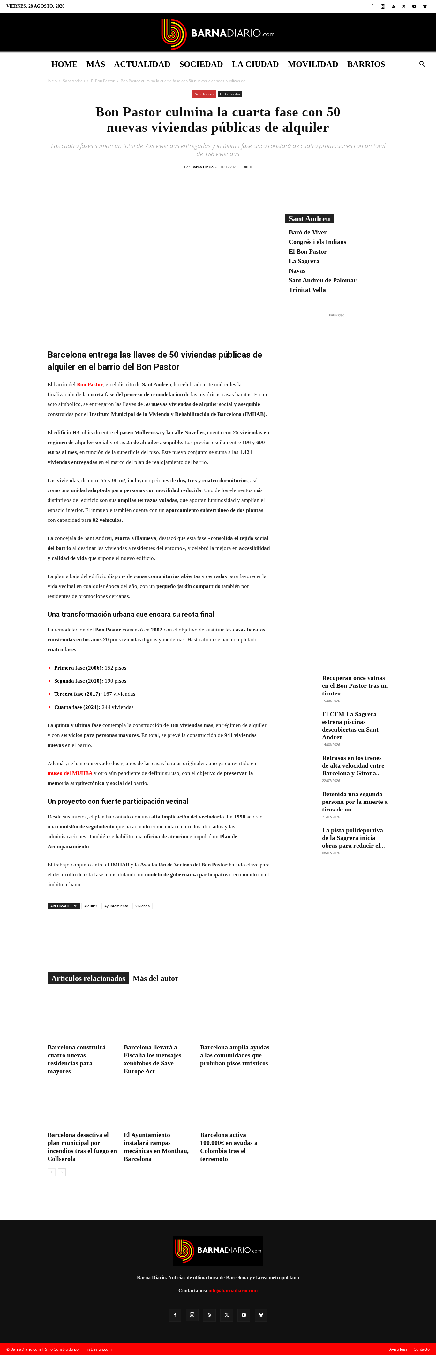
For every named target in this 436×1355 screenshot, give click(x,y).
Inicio (52, 80)
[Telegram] (251, 192)
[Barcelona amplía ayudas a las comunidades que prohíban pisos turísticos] (235, 1017)
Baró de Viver (308, 232)
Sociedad (201, 64)
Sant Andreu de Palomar (323, 280)
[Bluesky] (425, 6)
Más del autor (155, 978)
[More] (266, 192)
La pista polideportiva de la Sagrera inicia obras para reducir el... (353, 837)
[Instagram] (382, 6)
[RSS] (393, 6)
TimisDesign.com (96, 1349)
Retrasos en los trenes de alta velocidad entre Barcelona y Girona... (353, 765)
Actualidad (142, 64)
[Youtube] (414, 6)
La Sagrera (304, 260)
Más (95, 64)
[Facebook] (372, 6)
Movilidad (313, 64)
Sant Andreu (74, 80)
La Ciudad (255, 64)
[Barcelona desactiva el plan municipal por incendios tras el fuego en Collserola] (82, 1105)
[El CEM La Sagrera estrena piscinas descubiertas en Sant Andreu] (301, 721)
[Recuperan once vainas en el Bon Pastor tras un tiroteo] (301, 685)
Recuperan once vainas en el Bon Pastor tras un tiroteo (355, 685)
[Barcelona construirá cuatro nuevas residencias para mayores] (82, 1017)
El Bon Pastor (103, 80)
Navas (297, 270)
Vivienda (142, 906)
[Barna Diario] (218, 34)
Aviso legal (399, 1349)
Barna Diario (203, 166)
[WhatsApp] (236, 192)
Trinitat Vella (307, 289)
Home (64, 64)
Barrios (366, 64)
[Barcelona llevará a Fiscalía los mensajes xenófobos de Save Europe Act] (158, 1017)
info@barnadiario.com (233, 1290)
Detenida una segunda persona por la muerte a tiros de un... (355, 801)
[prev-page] (52, 1172)
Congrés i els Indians (317, 241)
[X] (404, 6)
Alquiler (90, 906)
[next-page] (62, 1172)
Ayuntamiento (116, 906)
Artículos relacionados (88, 978)
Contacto (422, 1349)
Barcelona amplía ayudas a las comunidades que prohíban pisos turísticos (234, 1055)
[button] (422, 65)
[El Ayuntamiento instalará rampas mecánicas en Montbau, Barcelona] (158, 1105)
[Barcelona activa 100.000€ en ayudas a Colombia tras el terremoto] (235, 1105)
